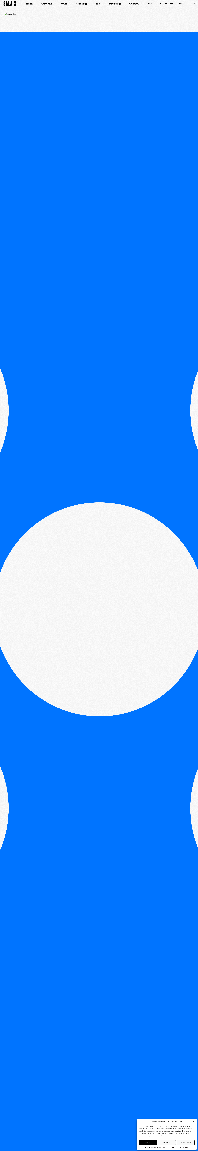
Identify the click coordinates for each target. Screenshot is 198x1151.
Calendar (46, 3)
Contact (134, 3)
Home (29, 3)
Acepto (147, 1142)
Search (151, 3)
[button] (193, 1121)
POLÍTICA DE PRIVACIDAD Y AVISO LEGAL (173, 1147)
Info (97, 3)
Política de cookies (150, 1147)
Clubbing (81, 3)
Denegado (166, 1142)
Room (64, 3)
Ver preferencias (185, 1142)
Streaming (115, 3)
